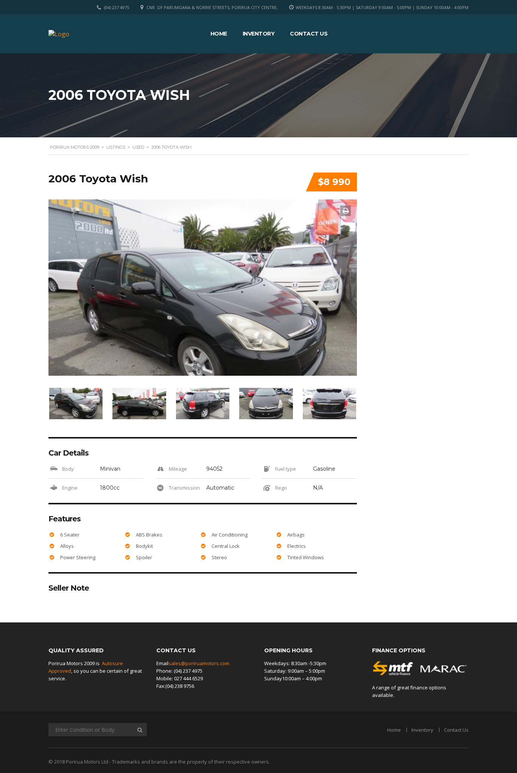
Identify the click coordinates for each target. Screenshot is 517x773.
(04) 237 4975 (116, 7)
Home (218, 33)
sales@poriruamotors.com (198, 663)
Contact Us (308, 33)
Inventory (259, 33)
